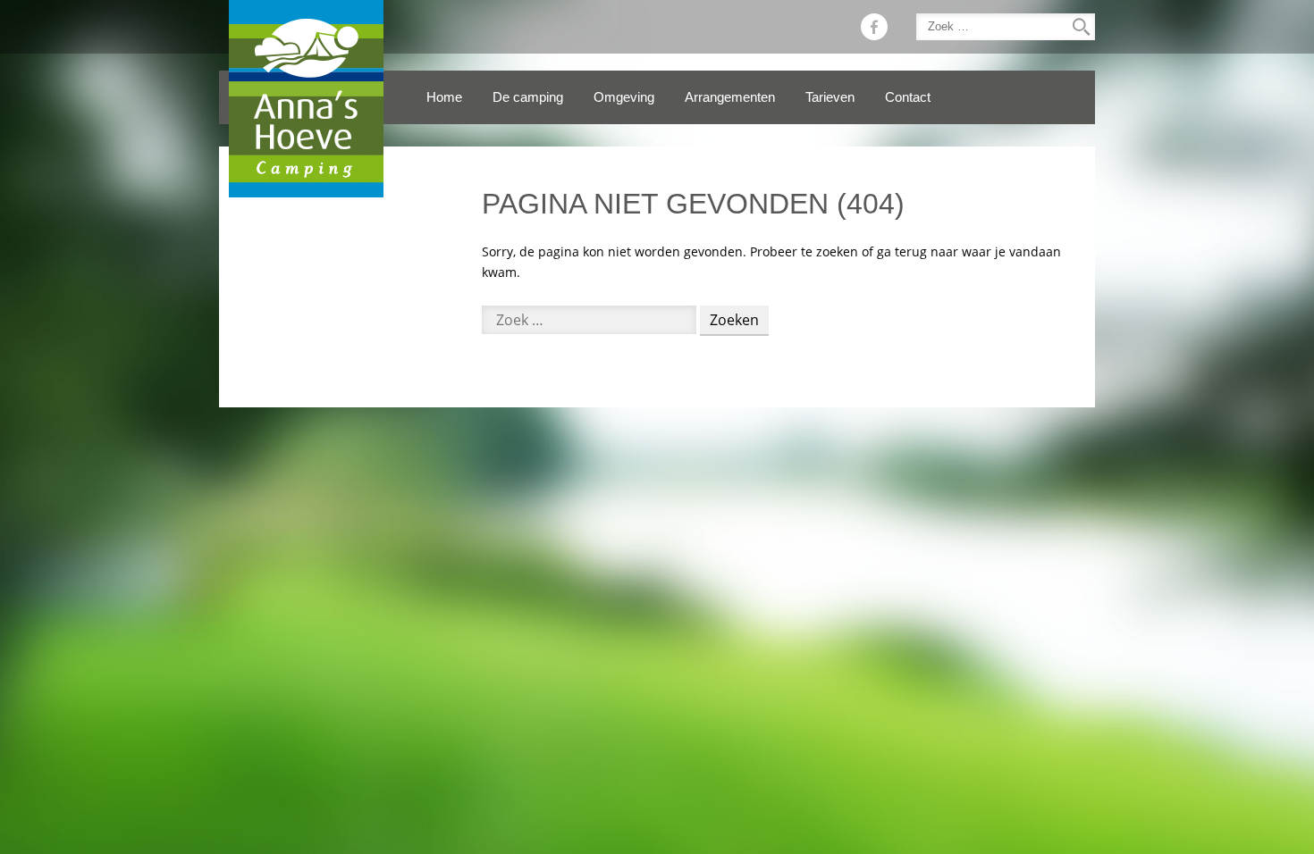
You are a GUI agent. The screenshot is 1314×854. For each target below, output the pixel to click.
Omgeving (624, 97)
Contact (908, 97)
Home (444, 97)
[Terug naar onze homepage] (306, 98)
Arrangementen (730, 97)
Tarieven (830, 97)
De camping (528, 97)
